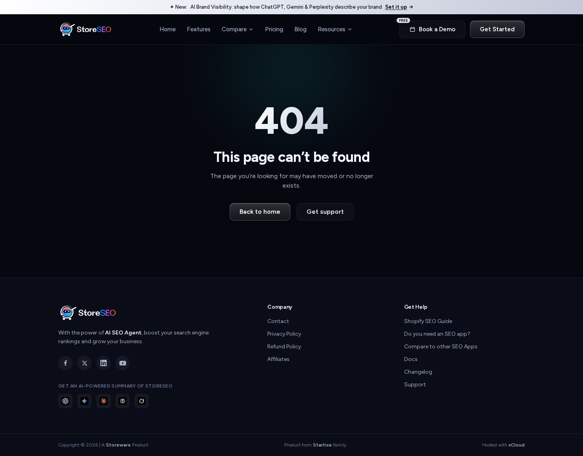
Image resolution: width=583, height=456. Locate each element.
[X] (84, 363)
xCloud (516, 445)
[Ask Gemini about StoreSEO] (84, 401)
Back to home (260, 211)
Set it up (396, 7)
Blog (300, 28)
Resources (331, 28)
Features (199, 28)
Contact (278, 321)
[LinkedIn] (103, 363)
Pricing (274, 28)
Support (415, 384)
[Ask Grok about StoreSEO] (141, 401)
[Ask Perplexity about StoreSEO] (122, 401)
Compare (234, 28)
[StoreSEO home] (85, 29)
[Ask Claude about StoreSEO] (103, 401)
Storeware (118, 445)
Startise (322, 445)
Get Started (497, 29)
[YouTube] (122, 363)
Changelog (418, 372)
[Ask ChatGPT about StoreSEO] (65, 401)
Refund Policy (284, 346)
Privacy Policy (284, 334)
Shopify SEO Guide (428, 321)
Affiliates (278, 359)
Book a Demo (427, 27)
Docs (411, 359)
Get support (325, 211)
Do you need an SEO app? (437, 334)
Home (167, 28)
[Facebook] (65, 363)
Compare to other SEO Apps (441, 346)
